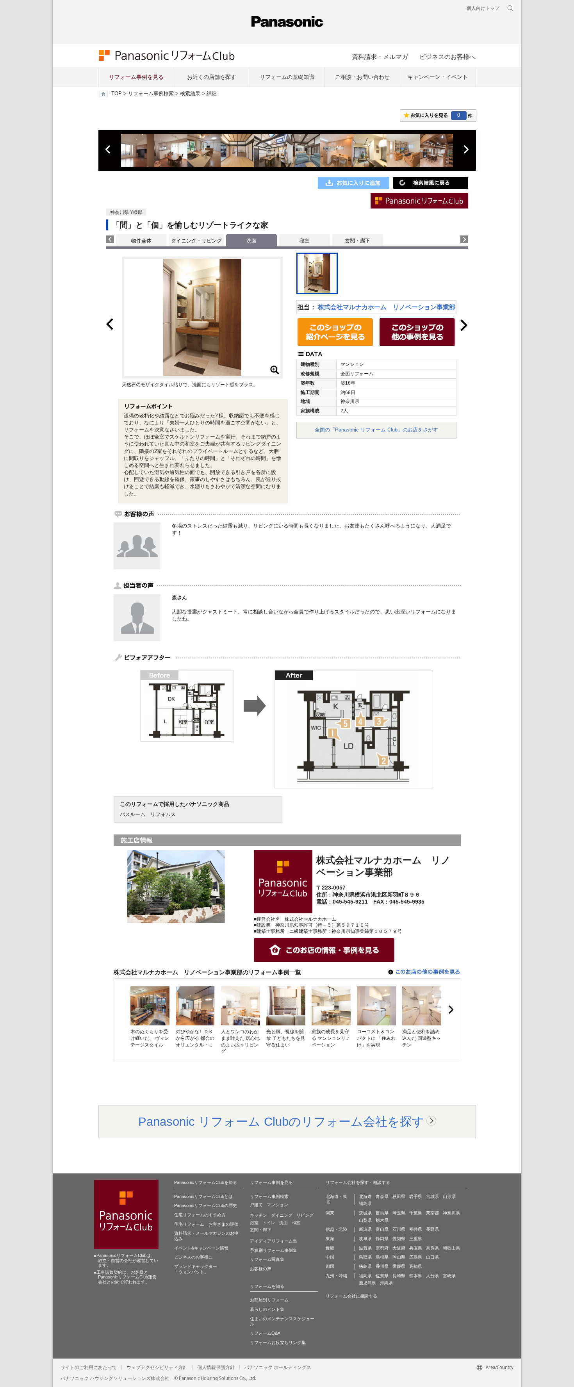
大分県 (432, 1275)
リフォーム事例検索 (151, 93)
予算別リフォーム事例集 (273, 1250)
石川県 (398, 1229)
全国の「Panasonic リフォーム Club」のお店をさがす (376, 430)
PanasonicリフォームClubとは (203, 1196)
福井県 (415, 1229)
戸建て (256, 1204)
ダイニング (281, 1215)
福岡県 (365, 1275)
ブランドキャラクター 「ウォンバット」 (195, 1269)
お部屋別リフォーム (269, 1300)
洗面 (283, 1222)
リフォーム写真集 (267, 1259)
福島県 (365, 1203)
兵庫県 (415, 1248)
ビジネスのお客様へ (447, 56)
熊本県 (415, 1275)
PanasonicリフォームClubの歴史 (205, 1205)
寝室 (304, 241)
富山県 (382, 1229)
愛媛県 (398, 1266)
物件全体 (141, 241)
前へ (108, 149)
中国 (330, 1257)
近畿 (330, 1248)
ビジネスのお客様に (193, 1257)
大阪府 (398, 1248)
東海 (330, 1238)
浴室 (254, 1222)
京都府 (382, 1248)
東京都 (432, 1213)
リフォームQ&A (265, 1333)
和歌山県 (451, 1248)
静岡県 (382, 1238)
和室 (296, 1222)
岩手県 (415, 1196)
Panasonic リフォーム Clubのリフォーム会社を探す (281, 1121)
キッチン (258, 1215)
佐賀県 (382, 1275)
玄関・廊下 (357, 241)
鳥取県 (365, 1257)
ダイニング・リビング (196, 241)
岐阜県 (365, 1238)
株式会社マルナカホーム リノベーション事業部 (386, 307)
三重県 (415, 1238)
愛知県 (398, 1238)
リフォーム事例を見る (136, 77)
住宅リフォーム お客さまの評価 (206, 1224)
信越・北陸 (336, 1229)
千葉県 (415, 1213)
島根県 (382, 1257)
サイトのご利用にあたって (89, 1367)
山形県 (449, 1196)
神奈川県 (451, 1213)
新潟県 (365, 1229)
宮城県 (432, 1196)
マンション (277, 1204)
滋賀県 (365, 1248)
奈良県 (432, 1248)
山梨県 (365, 1220)
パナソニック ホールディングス (277, 1367)
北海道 (365, 1196)
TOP (116, 93)
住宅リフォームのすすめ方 (200, 1214)
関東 (330, 1213)
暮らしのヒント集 (267, 1309)
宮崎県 (449, 1275)
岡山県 (398, 1257)
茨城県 (365, 1213)
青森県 (382, 1196)
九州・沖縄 (336, 1275)
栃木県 (382, 1220)
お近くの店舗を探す (211, 77)
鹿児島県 (367, 1282)
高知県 (415, 1266)
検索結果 (190, 93)
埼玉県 (398, 1213)
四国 (330, 1266)
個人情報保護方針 (216, 1367)
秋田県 (398, 1196)
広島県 (415, 1257)
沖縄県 (386, 1282)
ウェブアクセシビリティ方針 (157, 1367)
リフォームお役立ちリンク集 (278, 1342)
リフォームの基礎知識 (287, 77)
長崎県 (398, 1275)
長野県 (432, 1229)
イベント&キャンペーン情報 (201, 1248)
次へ (466, 149)
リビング (305, 1215)
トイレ (268, 1222)
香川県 (382, 1266)
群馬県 (382, 1213)
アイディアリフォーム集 (273, 1241)
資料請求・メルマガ (380, 56)
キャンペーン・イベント (438, 77)
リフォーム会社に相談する (351, 1296)
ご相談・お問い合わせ (362, 77)
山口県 (432, 1257)
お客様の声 (260, 1268)
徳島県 (365, 1266)
